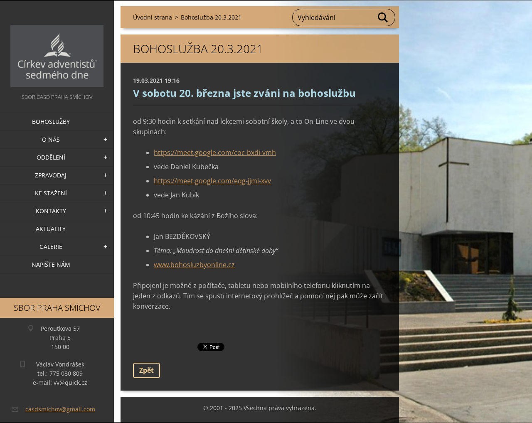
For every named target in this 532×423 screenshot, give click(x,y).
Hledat (383, 17)
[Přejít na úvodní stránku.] (57, 46)
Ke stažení (51, 193)
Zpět (146, 370)
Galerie (50, 247)
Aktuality (51, 229)
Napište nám (51, 264)
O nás (51, 139)
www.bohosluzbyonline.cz (194, 264)
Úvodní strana (152, 17)
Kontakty (51, 211)
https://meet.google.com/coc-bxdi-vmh (215, 152)
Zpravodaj (50, 175)
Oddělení (51, 157)
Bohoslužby (51, 121)
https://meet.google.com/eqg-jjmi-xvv (212, 180)
